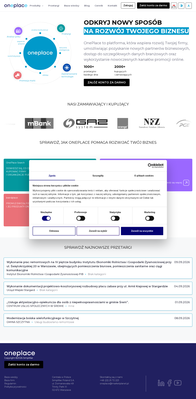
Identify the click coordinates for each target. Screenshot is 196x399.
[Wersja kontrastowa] (181, 6)
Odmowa (54, 231)
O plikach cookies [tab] (144, 175)
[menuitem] (36, 5)
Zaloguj (128, 5)
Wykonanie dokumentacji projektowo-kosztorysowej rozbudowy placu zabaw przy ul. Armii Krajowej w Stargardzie (87, 286)
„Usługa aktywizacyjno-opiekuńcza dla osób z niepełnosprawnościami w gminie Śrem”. (68, 302)
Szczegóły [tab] (98, 175)
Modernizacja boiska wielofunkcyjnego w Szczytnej (43, 318)
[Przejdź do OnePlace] (16, 6)
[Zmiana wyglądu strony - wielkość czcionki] (189, 6)
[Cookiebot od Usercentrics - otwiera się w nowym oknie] (150, 165)
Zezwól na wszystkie (142, 231)
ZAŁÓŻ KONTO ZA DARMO (107, 82)
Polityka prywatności (15, 386)
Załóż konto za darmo (153, 5)
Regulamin (10, 383)
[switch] (80, 218)
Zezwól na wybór (98, 231)
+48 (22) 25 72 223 (109, 380)
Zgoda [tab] (52, 175)
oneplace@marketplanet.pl (114, 383)
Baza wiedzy (11, 377)
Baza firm (9, 380)
